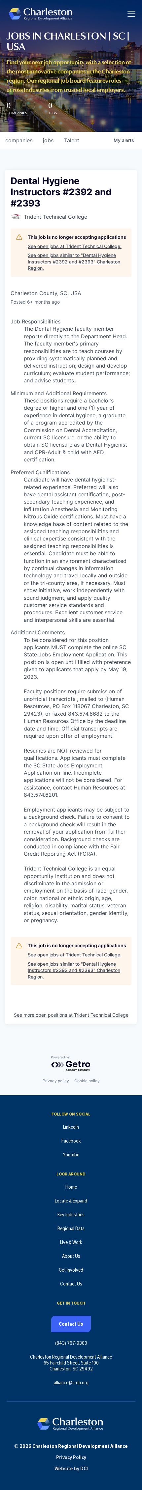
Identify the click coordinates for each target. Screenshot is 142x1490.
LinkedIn (71, 1127)
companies (18, 140)
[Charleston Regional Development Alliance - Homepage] (40, 13)
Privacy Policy (71, 1457)
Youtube (71, 1154)
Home (71, 1187)
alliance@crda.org (71, 1382)
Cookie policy (87, 1080)
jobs (48, 140)
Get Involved (71, 1270)
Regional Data (71, 1228)
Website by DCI (71, 1468)
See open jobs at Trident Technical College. (75, 246)
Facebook (71, 1141)
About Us (71, 1256)
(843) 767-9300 (71, 1343)
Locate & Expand (71, 1200)
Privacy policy (56, 1080)
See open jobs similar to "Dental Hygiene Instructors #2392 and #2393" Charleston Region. (74, 261)
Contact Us (71, 1283)
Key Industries (71, 1214)
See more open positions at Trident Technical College (71, 1015)
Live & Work (71, 1242)
